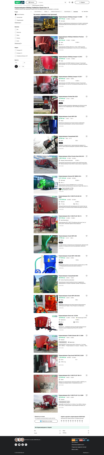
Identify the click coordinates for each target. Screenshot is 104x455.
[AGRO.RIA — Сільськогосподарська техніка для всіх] (20, 2)
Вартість (17, 60)
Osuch (47, 433)
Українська (85, 452)
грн (23, 66)
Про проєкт (75, 442)
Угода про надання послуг (79, 447)
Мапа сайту (75, 449)
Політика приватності (78, 444)
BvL (47, 430)
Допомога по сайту (33, 439)
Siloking (76, 432)
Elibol (76, 430)
